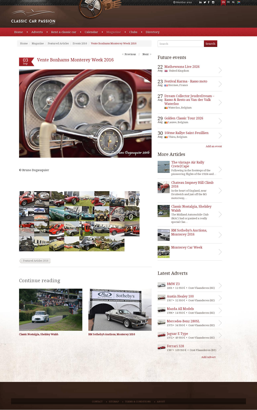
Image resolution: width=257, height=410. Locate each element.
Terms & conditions (138, 401)
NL (233, 2)
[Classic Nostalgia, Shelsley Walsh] (50, 310)
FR (228, 2)
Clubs (133, 32)
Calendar (91, 32)
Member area (184, 2)
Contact (97, 401)
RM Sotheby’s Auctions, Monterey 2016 (111, 334)
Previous (130, 54)
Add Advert (208, 357)
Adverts (37, 32)
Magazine (113, 32)
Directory (152, 32)
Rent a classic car (63, 32)
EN (223, 2)
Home (18, 32)
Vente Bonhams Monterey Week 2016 (113, 43)
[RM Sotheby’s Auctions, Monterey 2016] (120, 310)
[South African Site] (238, 3)
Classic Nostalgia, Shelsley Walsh (38, 334)
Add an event (214, 146)
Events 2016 (80, 43)
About (161, 401)
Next (146, 54)
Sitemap (114, 401)
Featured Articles (58, 43)
